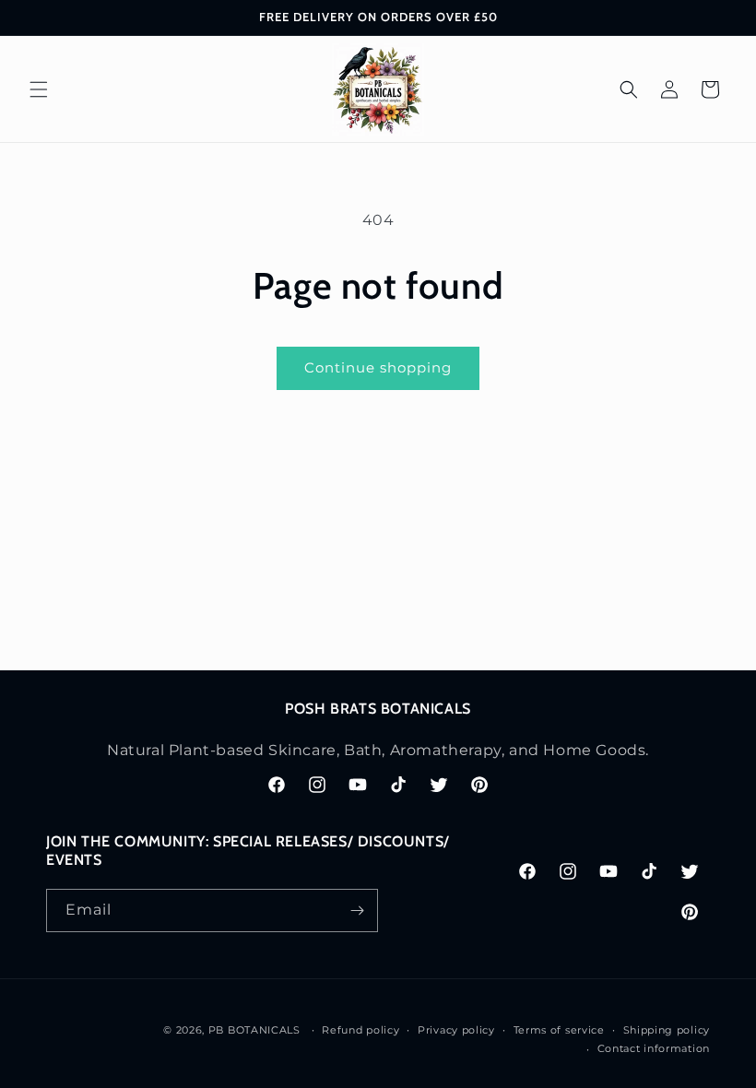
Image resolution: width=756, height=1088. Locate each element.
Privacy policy (456, 1029)
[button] (38, 89)
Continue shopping (378, 367)
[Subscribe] (357, 910)
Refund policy (360, 1029)
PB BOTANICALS (254, 1029)
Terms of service (559, 1029)
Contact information (653, 1048)
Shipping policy (667, 1029)
